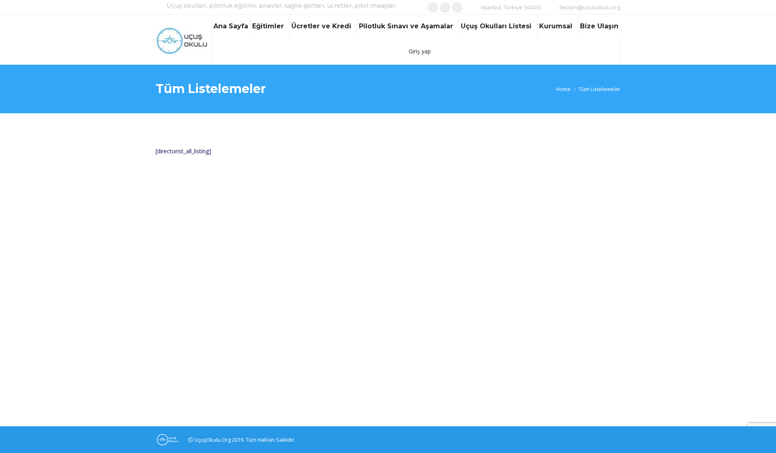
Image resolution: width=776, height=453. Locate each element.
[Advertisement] (312, 217)
